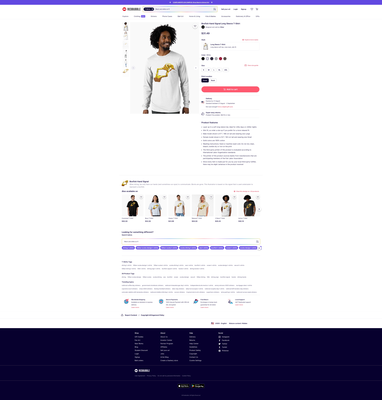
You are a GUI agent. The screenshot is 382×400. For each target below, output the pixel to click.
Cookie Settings (195, 360)
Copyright (193, 354)
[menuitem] (125, 16)
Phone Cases (167, 16)
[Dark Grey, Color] (225, 58)
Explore (125, 16)
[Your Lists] (251, 9)
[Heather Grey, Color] (216, 58)
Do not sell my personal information (169, 376)
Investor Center (166, 340)
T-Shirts (125, 262)
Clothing (139, 16)
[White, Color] (207, 58)
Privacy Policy (151, 376)
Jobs (162, 354)
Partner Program (166, 344)
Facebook (225, 340)
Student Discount (141, 350)
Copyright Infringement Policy (152, 315)
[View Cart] (257, 9)
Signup (137, 357)
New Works (139, 344)
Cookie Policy (186, 376)
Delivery (192, 337)
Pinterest (225, 351)
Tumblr (224, 347)
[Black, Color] (203, 58)
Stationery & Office (243, 16)
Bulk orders (139, 360)
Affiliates (163, 347)
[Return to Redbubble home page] (131, 9)
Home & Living (194, 16)
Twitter (224, 344)
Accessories (225, 16)
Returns (192, 340)
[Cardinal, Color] (220, 58)
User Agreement (140, 376)
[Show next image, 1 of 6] (196, 68)
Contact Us (193, 357)
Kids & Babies (211, 16)
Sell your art (165, 350)
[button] (191, 2)
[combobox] (180, 9)
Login (137, 354)
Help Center (193, 344)
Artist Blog (164, 357)
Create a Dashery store (169, 360)
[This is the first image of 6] (133, 68)
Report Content (131, 315)
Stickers (154, 16)
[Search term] (214, 9)
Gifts (257, 16)
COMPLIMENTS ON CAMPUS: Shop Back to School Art (191, 2)
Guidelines (193, 347)
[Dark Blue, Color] (211, 58)
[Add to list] (195, 26)
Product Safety (195, 350)
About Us (164, 337)
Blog (136, 347)
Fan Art (137, 340)
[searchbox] (191, 241)
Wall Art (181, 16)
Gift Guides (139, 337)
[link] (128, 248)
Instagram (225, 337)
